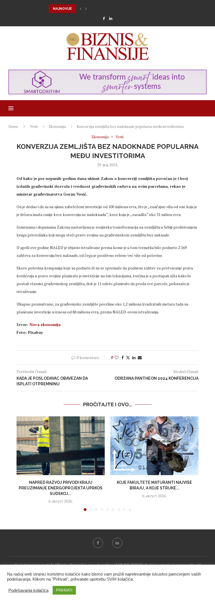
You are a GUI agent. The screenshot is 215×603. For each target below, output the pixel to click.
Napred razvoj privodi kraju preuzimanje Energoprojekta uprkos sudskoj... (60, 488)
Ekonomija (57, 126)
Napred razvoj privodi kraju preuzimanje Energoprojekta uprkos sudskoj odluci (129, 9)
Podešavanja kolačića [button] (28, 590)
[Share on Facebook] (122, 357)
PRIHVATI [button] (64, 590)
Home (13, 126)
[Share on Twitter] (128, 357)
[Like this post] (116, 357)
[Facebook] (104, 18)
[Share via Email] (140, 357)
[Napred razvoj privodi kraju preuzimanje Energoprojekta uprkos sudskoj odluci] (61, 445)
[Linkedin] (110, 18)
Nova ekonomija (44, 324)
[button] (80, 8)
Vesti (34, 126)
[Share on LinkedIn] (133, 357)
